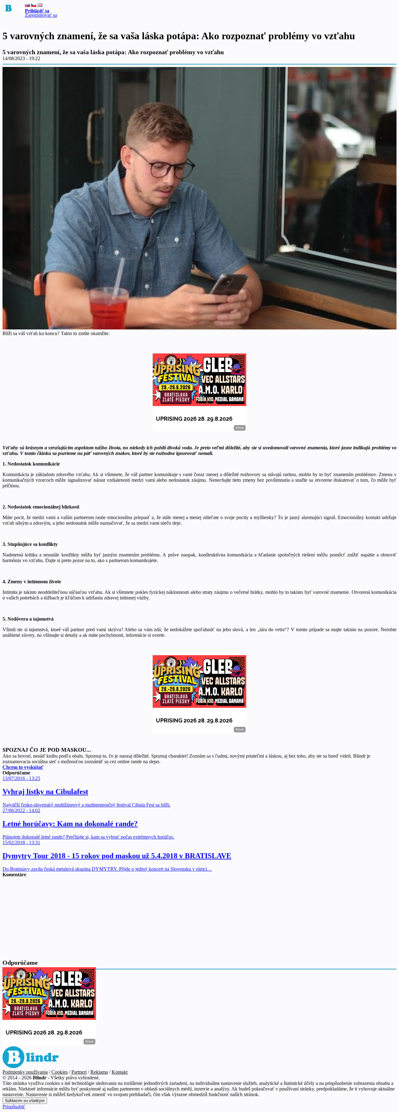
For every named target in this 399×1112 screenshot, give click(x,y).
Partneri (79, 1072)
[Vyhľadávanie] (4, 20)
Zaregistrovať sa (41, 15)
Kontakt (119, 1072)
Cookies (59, 1072)
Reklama (99, 1072)
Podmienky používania (25, 1072)
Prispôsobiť (13, 1106)
